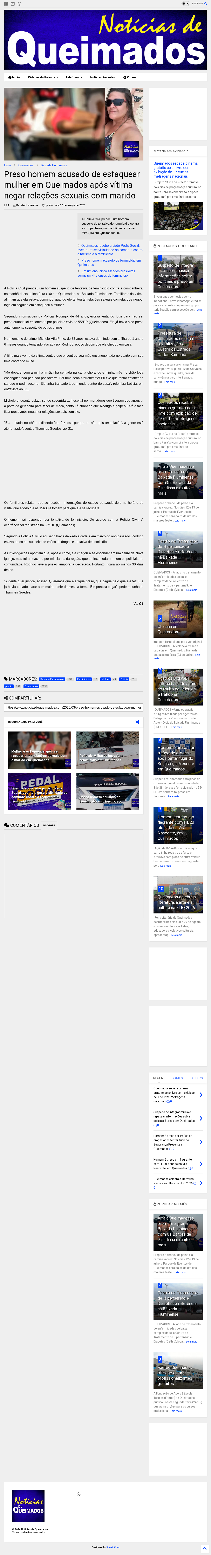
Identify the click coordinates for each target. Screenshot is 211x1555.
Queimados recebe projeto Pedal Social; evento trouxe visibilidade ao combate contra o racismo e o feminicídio (110, 250)
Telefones (72, 77)
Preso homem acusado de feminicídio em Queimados (100, 799)
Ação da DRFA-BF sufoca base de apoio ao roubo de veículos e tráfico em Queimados (177, 689)
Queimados (25, 165)
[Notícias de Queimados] (105, 68)
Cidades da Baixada (41, 77)
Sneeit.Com (113, 1547)
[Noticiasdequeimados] (26, 4)
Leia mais (170, 382)
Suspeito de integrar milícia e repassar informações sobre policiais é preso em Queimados (176, 276)
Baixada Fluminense (54, 165)
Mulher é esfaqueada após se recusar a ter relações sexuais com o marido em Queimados (39, 755)
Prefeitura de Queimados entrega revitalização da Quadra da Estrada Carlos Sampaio (175, 344)
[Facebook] (6, 4)
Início (16, 77)
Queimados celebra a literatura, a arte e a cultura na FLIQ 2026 (177, 902)
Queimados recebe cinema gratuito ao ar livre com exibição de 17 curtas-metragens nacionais (176, 169)
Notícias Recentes (102, 77)
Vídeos (131, 77)
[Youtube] (13, 4)
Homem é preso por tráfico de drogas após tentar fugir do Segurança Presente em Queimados (176, 758)
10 (161, 888)
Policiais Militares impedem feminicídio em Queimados (101, 758)
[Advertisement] (38, 241)
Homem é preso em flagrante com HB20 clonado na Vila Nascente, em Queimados (176, 827)
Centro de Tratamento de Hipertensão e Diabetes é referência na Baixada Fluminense (178, 552)
